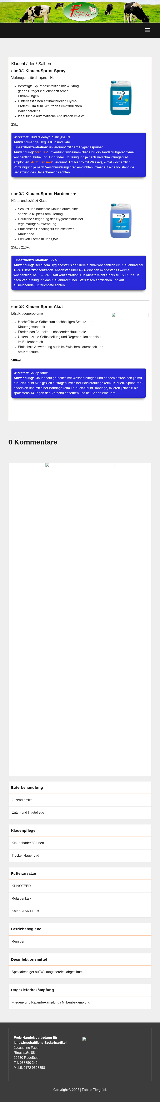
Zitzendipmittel (22, 800)
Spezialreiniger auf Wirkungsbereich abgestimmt (47, 972)
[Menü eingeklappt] (147, 30)
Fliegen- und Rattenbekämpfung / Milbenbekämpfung (51, 1002)
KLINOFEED (21, 886)
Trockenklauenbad (25, 855)
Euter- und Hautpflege (28, 812)
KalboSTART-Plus (25, 911)
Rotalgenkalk (21, 898)
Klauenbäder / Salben (28, 843)
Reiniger (18, 941)
